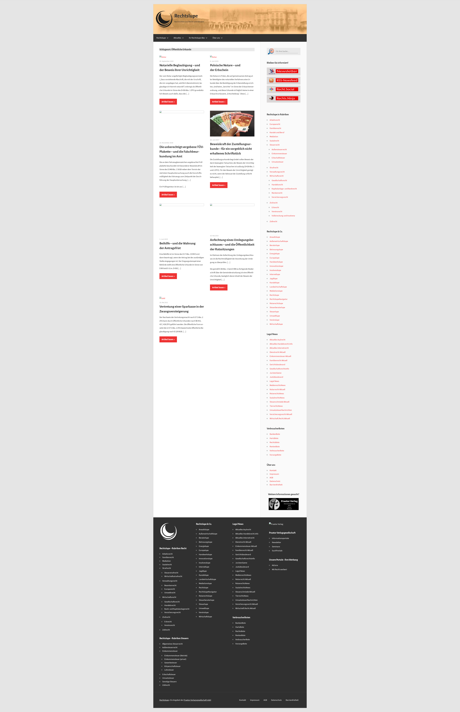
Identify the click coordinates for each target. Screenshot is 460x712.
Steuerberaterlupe (277, 307)
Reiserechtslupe (276, 303)
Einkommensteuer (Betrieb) (175, 655)
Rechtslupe (186, 16)
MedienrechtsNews (277, 385)
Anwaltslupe (275, 237)
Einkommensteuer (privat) (175, 659)
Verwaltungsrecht (277, 171)
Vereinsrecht (277, 211)
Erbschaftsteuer (278, 157)
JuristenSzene (275, 373)
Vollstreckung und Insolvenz (283, 215)
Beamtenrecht (170, 585)
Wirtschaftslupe (276, 324)
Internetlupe (275, 274)
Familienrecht (275, 128)
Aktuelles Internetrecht (279, 348)
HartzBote (274, 438)
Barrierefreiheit (276, 484)
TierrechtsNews (276, 406)
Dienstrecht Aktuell (277, 352)
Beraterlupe (275, 245)
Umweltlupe (275, 315)
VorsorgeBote (275, 454)
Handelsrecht (277, 184)
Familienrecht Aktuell (278, 360)
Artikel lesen (167, 101)
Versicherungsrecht (280, 197)
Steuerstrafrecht (171, 572)
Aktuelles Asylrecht (277, 339)
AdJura (275, 565)
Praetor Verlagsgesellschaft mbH (197, 700)
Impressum (274, 474)
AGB (271, 477)
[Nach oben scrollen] (456, 708)
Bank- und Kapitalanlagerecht (176, 609)
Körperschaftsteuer (172, 666)
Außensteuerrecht (279, 149)
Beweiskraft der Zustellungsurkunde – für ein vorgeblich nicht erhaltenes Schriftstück (231, 148)
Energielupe (275, 253)
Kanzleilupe (274, 282)
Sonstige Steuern (169, 681)
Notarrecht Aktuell (277, 389)
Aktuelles (177, 37)
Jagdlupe (273, 278)
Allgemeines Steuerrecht (172, 643)
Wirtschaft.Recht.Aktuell (280, 418)
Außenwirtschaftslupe (279, 241)
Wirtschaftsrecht (277, 175)
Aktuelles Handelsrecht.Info (281, 344)
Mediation (274, 136)
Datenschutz (275, 481)
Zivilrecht (274, 202)
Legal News (274, 381)
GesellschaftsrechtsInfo (279, 368)
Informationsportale (280, 538)
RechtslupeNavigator (279, 299)
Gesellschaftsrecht (279, 180)
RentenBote (275, 446)
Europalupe (274, 257)
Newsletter (276, 542)
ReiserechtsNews (277, 393)
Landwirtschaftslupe (278, 286)
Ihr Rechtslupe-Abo (197, 37)
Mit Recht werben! (279, 569)
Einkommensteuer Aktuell (280, 356)
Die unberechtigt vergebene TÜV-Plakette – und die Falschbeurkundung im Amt (181, 151)
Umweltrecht (169, 592)
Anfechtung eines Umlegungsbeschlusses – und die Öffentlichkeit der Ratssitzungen (232, 244)
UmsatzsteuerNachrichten (281, 410)
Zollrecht (273, 221)
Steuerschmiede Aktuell (279, 401)
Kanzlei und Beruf (277, 132)
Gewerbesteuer (170, 662)
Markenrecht (277, 193)
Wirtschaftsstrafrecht (173, 576)
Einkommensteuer (279, 153)
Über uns (216, 37)
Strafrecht (274, 167)
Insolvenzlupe (275, 270)
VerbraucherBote (277, 450)
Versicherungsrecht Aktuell (281, 414)
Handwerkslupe (276, 261)
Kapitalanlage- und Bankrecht (284, 188)
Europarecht (275, 124)
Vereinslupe (274, 320)
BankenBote (275, 434)
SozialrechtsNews (277, 397)
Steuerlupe (274, 311)
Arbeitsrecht (275, 120)
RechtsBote (274, 442)
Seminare (276, 546)
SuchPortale (277, 550)
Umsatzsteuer (277, 161)
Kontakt (273, 470)
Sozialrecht (274, 140)
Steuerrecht (275, 144)
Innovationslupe (276, 266)
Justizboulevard (276, 377)
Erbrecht (275, 207)
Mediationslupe (276, 291)
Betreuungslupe (276, 249)
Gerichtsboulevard (277, 364)
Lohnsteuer (169, 669)
